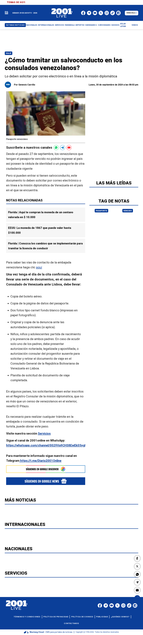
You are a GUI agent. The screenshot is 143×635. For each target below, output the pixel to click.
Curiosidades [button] (104, 25)
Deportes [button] (79, 25)
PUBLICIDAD (102, 617)
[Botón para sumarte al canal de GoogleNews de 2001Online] (45, 481)
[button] (137, 558)
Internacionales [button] (46, 25)
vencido (127, 211)
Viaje (8, 53)
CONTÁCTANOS (71, 623)
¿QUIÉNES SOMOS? (120, 617)
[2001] (62, 13)
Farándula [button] (70, 25)
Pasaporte (101, 211)
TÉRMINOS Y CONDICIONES (27, 617)
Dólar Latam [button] (123, 25)
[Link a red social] (100, 605)
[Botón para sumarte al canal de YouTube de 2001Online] (69, 147)
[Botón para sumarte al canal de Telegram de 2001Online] (62, 147)
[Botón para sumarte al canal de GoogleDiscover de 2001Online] (45, 469)
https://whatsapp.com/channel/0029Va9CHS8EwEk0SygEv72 (48, 445)
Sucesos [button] (115, 25)
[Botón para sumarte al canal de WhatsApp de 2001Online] (56, 147)
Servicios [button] (59, 25)
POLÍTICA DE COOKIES (82, 617)
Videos (135, 25)
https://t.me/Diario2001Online (40, 461)
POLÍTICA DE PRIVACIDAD (55, 617)
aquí (39, 267)
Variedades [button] (90, 25)
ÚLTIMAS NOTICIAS (15, 25)
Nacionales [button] (31, 25)
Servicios (44, 433)
